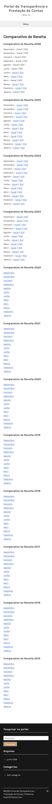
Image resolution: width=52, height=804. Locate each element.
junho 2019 (12, 759)
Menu (26, 24)
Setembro (8, 284)
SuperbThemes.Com (12, 797)
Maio (6, 299)
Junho (6, 296)
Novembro (9, 276)
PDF (21, 72)
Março (6, 307)
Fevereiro (8, 311)
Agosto (7, 288)
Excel (15, 72)
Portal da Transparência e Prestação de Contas (26, 8)
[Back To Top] (48, 791)
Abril (6, 303)
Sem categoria (13, 775)
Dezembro (8, 272)
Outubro (7, 280)
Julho (6, 292)
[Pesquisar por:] (26, 738)
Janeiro (7, 315)
